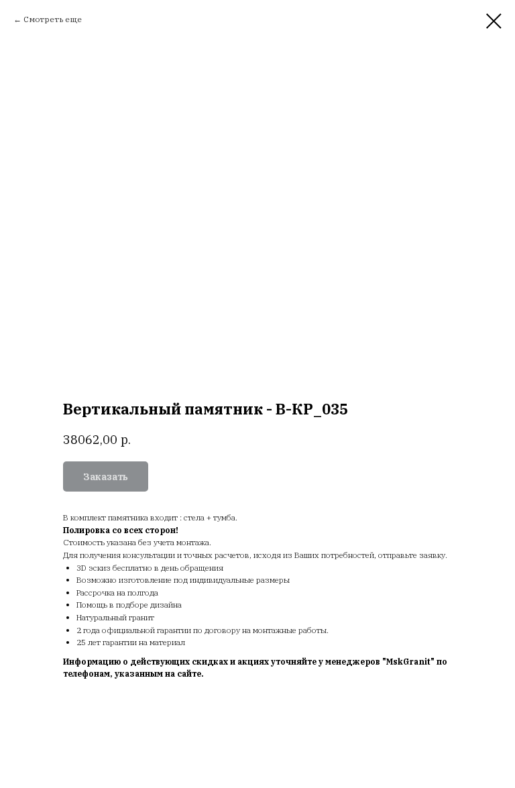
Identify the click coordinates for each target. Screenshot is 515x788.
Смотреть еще (52, 19)
